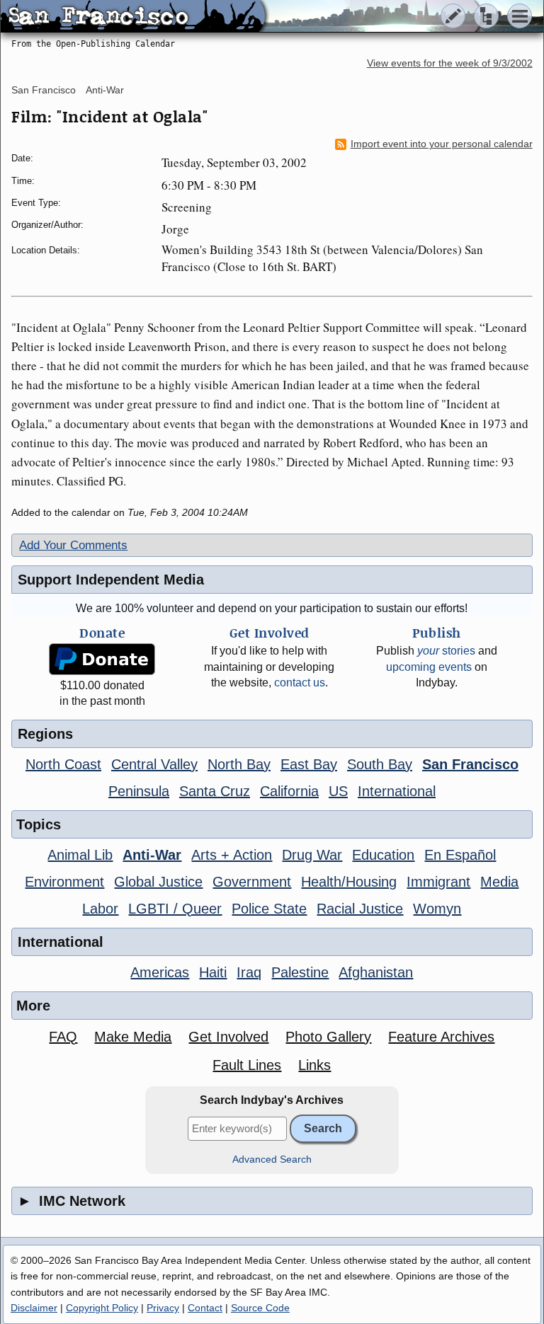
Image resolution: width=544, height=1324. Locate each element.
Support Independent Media (111, 579)
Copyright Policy (102, 1307)
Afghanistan (376, 972)
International (397, 791)
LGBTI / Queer (175, 908)
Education (383, 855)
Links (314, 1065)
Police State (269, 908)
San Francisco (43, 90)
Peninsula (138, 791)
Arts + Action (231, 855)
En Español (460, 855)
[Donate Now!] (102, 659)
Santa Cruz (214, 791)
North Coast (63, 764)
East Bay (308, 764)
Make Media (132, 1036)
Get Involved (228, 1036)
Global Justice (158, 882)
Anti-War (105, 90)
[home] (133, 17)
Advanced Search (272, 1159)
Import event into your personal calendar (442, 144)
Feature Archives (441, 1036)
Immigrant (438, 882)
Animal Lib (80, 855)
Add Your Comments (73, 545)
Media (499, 882)
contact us (299, 683)
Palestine (300, 972)
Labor (100, 908)
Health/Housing (349, 882)
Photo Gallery (328, 1036)
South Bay (379, 764)
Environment (64, 882)
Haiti (213, 972)
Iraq (249, 972)
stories (446, 651)
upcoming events (429, 667)
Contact (205, 1307)
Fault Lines (246, 1065)
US (338, 791)
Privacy (163, 1307)
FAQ (63, 1036)
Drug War (312, 855)
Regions (45, 734)
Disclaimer (34, 1307)
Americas (159, 972)
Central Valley (154, 764)
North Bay (239, 764)
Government (251, 882)
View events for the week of (450, 63)
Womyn (437, 908)
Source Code (260, 1307)
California (289, 791)
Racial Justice (360, 908)
